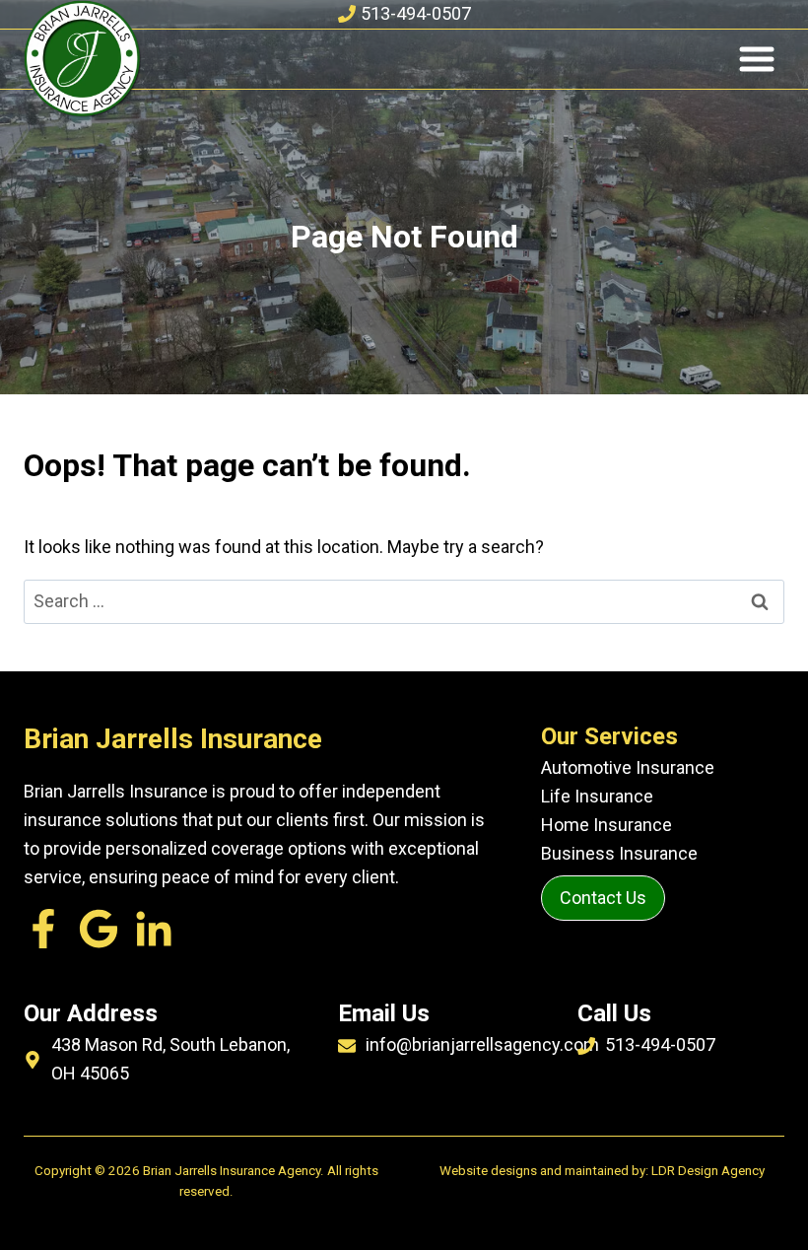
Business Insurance (619, 853)
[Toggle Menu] (756, 59)
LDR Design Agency (708, 1170)
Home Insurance (606, 824)
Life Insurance (597, 796)
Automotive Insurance (627, 767)
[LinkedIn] (98, 928)
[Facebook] (43, 928)
